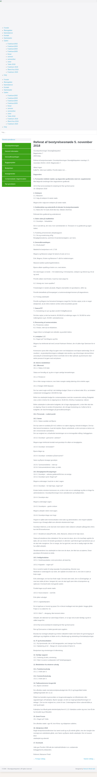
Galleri (6, 41)
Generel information (11, 151)
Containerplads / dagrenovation (15, 179)
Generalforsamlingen (12, 157)
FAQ (5, 75)
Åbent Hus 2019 (13, 69)
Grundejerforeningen (12, 145)
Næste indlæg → (89, 759)
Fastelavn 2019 (13, 67)
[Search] (94, 132)
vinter (9, 62)
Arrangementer (10, 174)
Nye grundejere (10, 184)
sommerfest (11, 59)
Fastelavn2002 (13, 44)
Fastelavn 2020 (13, 72)
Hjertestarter (8, 38)
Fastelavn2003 (13, 46)
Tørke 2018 (11, 64)
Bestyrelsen (9, 168)
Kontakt (6, 35)
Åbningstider (8, 30)
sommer (10, 56)
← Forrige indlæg (39, 759)
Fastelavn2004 (13, 49)
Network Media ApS (89, 769)
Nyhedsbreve (8, 33)
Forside (6, 28)
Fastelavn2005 (13, 51)
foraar (9, 54)
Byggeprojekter (10, 162)
